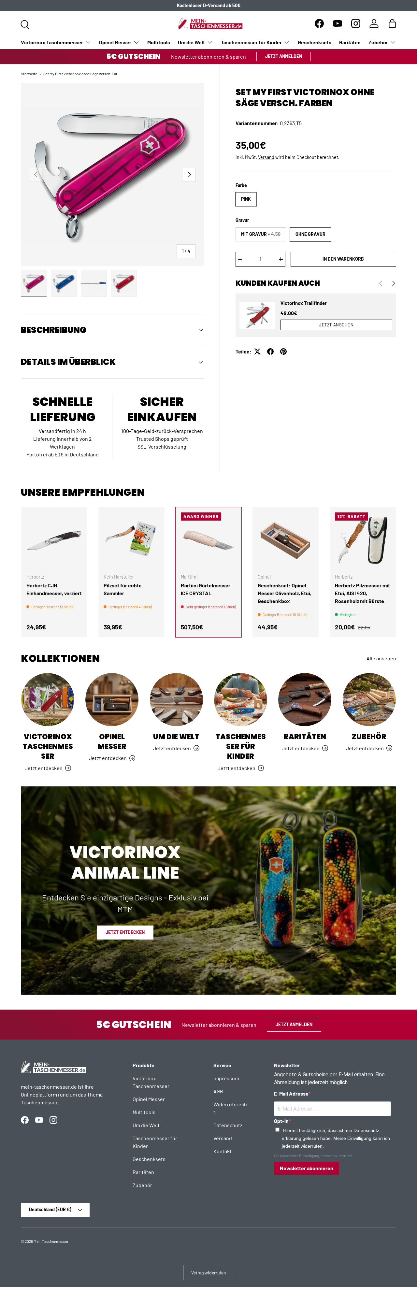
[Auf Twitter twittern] (257, 351)
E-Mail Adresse (291, 1093)
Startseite (29, 73)
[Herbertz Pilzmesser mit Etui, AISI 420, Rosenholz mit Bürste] (363, 540)
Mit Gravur (260, 234)
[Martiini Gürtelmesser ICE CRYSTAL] (209, 540)
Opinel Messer (115, 42)
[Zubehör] (369, 699)
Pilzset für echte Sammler (123, 589)
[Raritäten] (304, 699)
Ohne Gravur (310, 234)
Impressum (226, 1078)
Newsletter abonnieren (306, 1168)
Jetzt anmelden (283, 56)
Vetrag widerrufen (208, 1272)
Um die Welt (191, 42)
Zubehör (378, 42)
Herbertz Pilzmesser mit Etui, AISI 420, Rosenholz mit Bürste (362, 593)
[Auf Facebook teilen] (270, 351)
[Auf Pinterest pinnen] (283, 351)
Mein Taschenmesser (51, 1241)
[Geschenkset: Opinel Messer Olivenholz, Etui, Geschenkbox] (285, 540)
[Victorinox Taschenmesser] (47, 699)
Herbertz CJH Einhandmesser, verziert (54, 589)
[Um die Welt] (176, 699)
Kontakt (222, 1151)
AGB (218, 1091)
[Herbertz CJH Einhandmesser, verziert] (54, 540)
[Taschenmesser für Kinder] (240, 699)
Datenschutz (227, 1125)
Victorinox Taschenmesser (52, 42)
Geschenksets (314, 42)
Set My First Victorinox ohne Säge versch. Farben (82, 73)
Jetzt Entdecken (125, 932)
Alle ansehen (381, 658)
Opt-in (281, 1121)
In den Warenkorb (343, 259)
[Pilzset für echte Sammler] (131, 540)
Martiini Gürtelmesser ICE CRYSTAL (205, 589)
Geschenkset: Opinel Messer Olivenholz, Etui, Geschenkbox (284, 593)
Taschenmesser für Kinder (251, 42)
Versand (266, 157)
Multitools (158, 42)
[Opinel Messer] (111, 699)
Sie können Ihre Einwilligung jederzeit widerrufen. (313, 1155)
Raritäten (350, 42)
